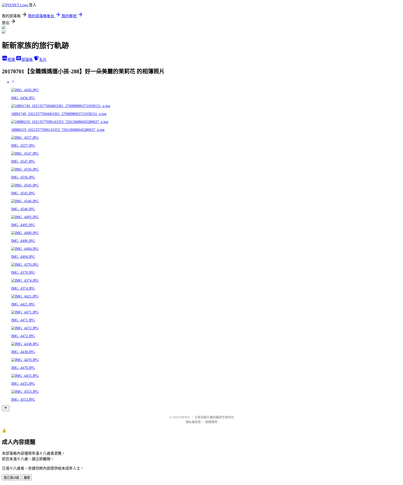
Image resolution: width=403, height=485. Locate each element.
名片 (43, 60)
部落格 (27, 60)
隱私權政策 (193, 422)
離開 (27, 477)
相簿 (11, 60)
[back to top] (5, 408)
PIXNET (185, 417)
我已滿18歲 (11, 477)
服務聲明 (211, 422)
